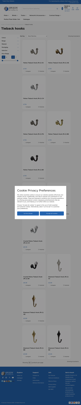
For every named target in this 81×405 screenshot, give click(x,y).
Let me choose (28, 213)
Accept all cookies (51, 213)
